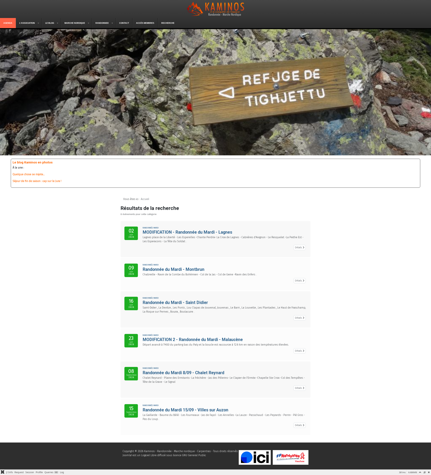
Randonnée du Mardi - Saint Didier (175, 302)
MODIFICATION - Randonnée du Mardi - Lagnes (187, 232)
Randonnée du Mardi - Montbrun (173, 269)
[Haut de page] (425, 468)
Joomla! (127, 455)
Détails (299, 247)
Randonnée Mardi (151, 228)
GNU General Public (194, 455)
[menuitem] (8, 23)
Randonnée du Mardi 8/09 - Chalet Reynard (183, 372)
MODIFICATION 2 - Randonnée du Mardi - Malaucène (193, 339)
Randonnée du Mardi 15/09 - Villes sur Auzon (185, 410)
